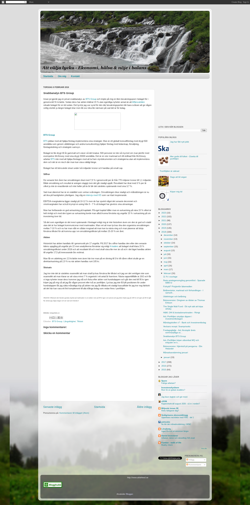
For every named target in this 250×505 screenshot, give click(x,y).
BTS (45, 141)
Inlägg (191, 460)
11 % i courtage (170, 277)
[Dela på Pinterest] (61, 317)
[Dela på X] (56, 317)
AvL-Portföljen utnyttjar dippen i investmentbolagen (177, 317)
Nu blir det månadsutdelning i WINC (176, 424)
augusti (167, 250)
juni (166, 258)
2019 (164, 228)
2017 (164, 362)
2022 (164, 216)
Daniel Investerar (169, 436)
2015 (164, 370)
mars (166, 269)
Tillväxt (80, 321)
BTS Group (91, 99)
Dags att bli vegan (178, 177)
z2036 (164, 401)
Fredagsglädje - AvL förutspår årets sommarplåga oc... (179, 331)
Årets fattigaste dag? (170, 411)
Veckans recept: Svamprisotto (176, 326)
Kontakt (75, 76)
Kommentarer (194, 465)
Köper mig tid (176, 192)
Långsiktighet (70, 321)
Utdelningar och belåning (174, 296)
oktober (167, 243)
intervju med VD (93, 195)
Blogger (129, 494)
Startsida (48, 76)
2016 (164, 366)
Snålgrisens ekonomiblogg (174, 415)
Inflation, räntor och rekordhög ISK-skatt (178, 438)
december (169, 235)
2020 (164, 224)
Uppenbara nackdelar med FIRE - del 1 (177, 417)
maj (166, 262)
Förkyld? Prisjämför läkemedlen (177, 286)
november (169, 239)
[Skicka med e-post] (50, 317)
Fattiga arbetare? (168, 383)
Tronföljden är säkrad (169, 171)
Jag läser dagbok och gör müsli (174, 397)
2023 (164, 213)
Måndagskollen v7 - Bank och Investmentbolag (184, 323)
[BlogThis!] (53, 317)
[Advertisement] (182, 103)
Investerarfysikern (170, 388)
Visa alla (204, 448)
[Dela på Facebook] (58, 317)
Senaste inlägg (52, 406)
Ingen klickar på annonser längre (175, 431)
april (166, 266)
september (169, 246)
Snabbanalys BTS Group (174, 336)
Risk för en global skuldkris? (173, 390)
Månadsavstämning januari (175, 352)
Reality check (167, 445)
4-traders (113, 246)
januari (167, 357)
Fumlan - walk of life (171, 443)
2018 (164, 232)
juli (165, 254)
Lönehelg (166, 429)
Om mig (62, 76)
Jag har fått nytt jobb (179, 142)
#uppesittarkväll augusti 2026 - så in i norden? (180, 404)
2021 (164, 220)
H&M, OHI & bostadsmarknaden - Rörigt (181, 313)
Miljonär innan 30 (169, 408)
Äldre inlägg (144, 406)
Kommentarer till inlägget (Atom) (74, 413)
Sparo (164, 381)
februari (167, 273)
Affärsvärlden (138, 102)
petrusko (165, 422)
